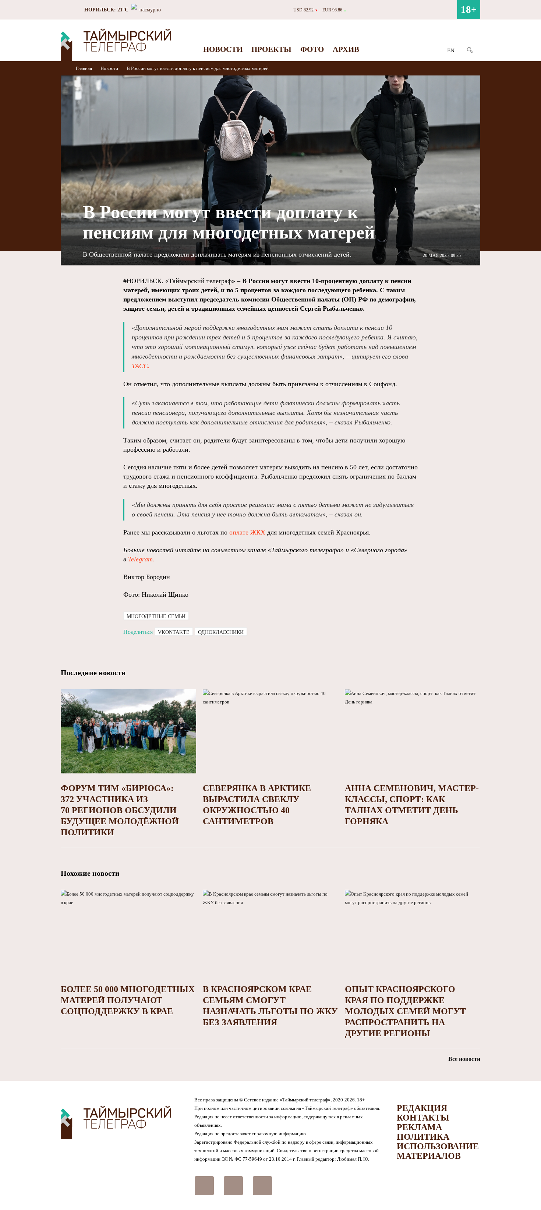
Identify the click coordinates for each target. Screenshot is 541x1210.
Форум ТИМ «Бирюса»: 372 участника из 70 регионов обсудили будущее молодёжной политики (120, 810)
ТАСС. (141, 366)
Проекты (271, 49)
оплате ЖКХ (247, 532)
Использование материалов (438, 1151)
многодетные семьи (156, 616)
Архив (346, 49)
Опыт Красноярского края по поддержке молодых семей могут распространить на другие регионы (405, 1011)
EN (451, 50)
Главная (84, 68)
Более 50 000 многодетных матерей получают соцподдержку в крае (128, 1000)
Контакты (423, 1117)
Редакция (422, 1108)
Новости (223, 49)
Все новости (464, 1059)
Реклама (419, 1127)
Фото (312, 49)
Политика (423, 1137)
